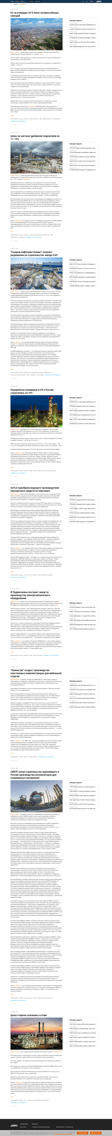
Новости (17, 1)
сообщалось (17, 220)
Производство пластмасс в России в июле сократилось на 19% (83, 268)
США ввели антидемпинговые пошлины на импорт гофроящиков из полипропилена (83, 504)
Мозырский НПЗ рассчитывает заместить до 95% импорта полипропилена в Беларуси (83, 517)
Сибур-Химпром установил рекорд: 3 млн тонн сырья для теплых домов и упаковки (83, 1028)
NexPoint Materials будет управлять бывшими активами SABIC (83, 795)
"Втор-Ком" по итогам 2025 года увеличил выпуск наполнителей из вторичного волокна (83, 689)
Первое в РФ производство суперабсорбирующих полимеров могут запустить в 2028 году (83, 273)
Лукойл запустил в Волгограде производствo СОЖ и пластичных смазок (83, 25)
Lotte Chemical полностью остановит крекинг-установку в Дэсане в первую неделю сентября (83, 787)
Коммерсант (26, 179)
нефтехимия (37, 1)
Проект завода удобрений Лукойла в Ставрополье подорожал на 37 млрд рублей (83, 33)
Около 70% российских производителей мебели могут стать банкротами (83, 698)
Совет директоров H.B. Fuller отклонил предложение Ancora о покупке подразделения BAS (83, 800)
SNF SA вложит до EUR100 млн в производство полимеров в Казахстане (83, 804)
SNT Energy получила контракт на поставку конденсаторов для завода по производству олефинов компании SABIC (83, 808)
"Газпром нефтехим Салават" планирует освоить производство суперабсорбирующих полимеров (83, 286)
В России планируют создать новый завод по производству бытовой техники (83, 607)
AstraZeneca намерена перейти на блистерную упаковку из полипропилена (83, 500)
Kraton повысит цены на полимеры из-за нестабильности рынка (83, 1033)
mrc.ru (12, 115)
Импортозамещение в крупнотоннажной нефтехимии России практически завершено (83, 707)
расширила (32, 106)
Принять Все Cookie (95, 1133)
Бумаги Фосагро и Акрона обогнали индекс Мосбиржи (83, 161)
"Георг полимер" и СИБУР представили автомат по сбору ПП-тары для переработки (83, 508)
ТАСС (41, 54)
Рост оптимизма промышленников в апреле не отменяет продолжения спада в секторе (83, 629)
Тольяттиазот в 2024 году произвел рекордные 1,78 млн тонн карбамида (83, 165)
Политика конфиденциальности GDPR (63, 1134)
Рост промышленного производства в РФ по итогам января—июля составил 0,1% (83, 415)
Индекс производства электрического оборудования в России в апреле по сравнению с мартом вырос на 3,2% (83, 611)
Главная (12, 1)
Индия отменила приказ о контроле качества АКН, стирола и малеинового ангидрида (83, 1041)
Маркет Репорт (14, 52)
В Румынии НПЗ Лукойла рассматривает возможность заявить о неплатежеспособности (83, 38)
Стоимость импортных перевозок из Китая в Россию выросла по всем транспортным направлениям (83, 29)
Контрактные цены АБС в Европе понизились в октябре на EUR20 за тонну (83, 702)
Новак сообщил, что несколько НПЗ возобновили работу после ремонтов (83, 42)
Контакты (35, 1124)
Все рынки (31, 1)
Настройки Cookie (83, 1133)
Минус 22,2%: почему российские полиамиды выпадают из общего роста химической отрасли (83, 264)
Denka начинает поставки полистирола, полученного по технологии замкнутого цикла (83, 791)
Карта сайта (23, 1127)
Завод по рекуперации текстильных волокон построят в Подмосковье (83, 694)
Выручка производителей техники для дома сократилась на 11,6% (83, 624)
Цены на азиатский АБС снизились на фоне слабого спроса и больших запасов (83, 1046)
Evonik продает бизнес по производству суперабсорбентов (83, 281)
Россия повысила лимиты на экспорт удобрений (82, 157)
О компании (24, 1124)
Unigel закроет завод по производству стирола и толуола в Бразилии (83, 1037)
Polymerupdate (57, 1052)
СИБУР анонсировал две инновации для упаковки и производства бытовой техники (83, 620)
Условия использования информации (41, 1127)
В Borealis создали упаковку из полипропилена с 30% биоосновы (83, 521)
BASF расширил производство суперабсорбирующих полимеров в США (83, 277)
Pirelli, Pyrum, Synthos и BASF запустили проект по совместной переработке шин (83, 1024)
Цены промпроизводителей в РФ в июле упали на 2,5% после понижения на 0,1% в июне (83, 46)
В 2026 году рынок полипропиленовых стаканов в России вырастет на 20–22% (83, 513)
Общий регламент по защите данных (64, 1127)
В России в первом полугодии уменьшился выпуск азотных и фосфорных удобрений (83, 148)
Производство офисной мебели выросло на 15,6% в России (83, 685)
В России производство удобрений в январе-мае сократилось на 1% (83, 152)
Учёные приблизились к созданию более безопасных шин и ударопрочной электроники (83, 616)
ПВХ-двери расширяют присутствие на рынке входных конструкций (83, 406)
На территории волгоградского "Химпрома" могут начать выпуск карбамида (83, 170)
